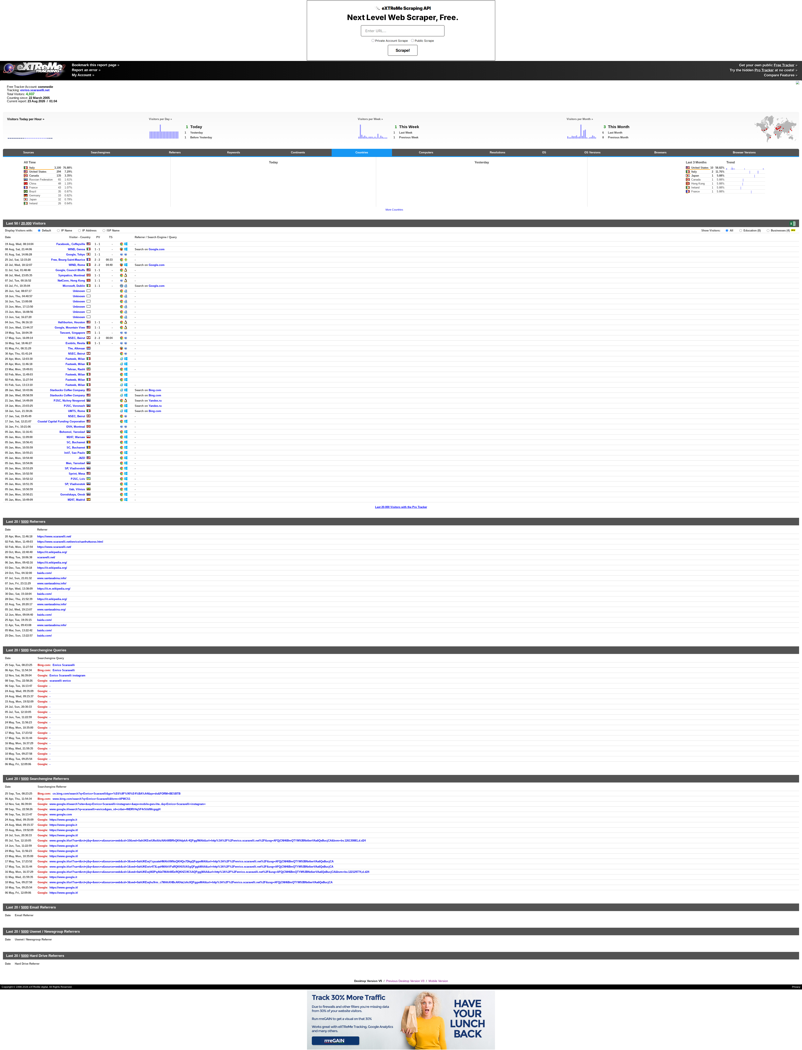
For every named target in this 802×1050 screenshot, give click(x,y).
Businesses (780, 230)
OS (544, 152)
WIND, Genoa (76, 249)
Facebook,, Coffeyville (70, 244)
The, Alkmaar (76, 348)
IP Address (88, 230)
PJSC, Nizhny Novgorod (69, 400)
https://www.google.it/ (63, 830)
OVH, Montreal (75, 426)
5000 (25, 521)
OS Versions (592, 152)
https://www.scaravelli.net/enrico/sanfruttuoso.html (70, 541)
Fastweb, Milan (75, 358)
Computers (426, 152)
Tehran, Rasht (76, 369)
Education (752, 230)
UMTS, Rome (76, 411)
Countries (361, 152)
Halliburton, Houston (71, 322)
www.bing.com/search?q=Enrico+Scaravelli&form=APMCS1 (91, 798)
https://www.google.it (63, 819)
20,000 (26, 223)
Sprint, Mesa (77, 473)
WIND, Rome (77, 265)
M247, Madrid (76, 499)
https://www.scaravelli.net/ (54, 536)
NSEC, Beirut (76, 338)
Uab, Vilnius (77, 489)
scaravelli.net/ (46, 557)
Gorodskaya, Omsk (72, 494)
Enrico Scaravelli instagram (67, 675)
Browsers (660, 152)
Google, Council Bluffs (70, 270)
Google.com (157, 249)
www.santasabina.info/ (51, 578)
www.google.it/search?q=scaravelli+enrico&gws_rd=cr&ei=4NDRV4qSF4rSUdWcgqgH (104, 809)
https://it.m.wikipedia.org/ (53, 588)
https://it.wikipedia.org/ (52, 552)
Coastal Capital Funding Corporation (61, 421)
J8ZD (82, 458)
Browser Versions (744, 152)
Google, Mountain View (70, 327)
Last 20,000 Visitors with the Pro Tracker (401, 507)
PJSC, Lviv (78, 478)
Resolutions (497, 152)
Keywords (233, 152)
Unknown (79, 291)
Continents (298, 152)
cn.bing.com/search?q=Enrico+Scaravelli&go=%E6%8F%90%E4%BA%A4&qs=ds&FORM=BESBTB (116, 793)
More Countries (394, 209)
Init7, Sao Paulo (74, 452)
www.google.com (60, 814)
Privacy (796, 987)
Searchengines (100, 152)
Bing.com (155, 390)
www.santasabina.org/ (51, 609)
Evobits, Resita (75, 343)
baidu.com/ (44, 573)
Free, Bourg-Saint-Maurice (68, 259)
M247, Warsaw (76, 437)
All (731, 230)
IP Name (66, 230)
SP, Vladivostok (75, 468)
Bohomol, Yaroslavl (72, 431)
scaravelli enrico (60, 680)
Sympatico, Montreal (71, 275)
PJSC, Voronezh (74, 405)
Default (46, 230)
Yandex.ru (155, 400)
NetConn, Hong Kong (71, 280)
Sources (28, 152)
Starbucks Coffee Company (67, 390)
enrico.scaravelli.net (34, 90)
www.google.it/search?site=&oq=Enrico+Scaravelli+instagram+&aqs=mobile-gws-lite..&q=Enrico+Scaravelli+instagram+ (127, 804)
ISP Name (112, 230)
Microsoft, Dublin (74, 285)
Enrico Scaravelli (64, 665)
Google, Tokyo (75, 254)
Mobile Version (438, 981)
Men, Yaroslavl (75, 463)
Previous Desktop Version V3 (405, 981)
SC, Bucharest (76, 442)
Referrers (175, 152)
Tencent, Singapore (72, 332)
